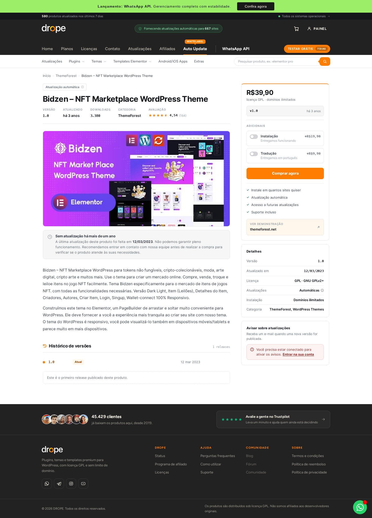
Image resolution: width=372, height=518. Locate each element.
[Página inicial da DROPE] (54, 28)
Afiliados (167, 48)
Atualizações (139, 48)
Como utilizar (210, 464)
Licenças (89, 48)
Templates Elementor (130, 61)
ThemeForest (66, 76)
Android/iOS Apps (173, 61)
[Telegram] (59, 484)
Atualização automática (63, 87)
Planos (67, 48)
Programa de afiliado (171, 464)
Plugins (74, 61)
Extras (199, 61)
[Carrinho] (296, 29)
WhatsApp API (236, 48)
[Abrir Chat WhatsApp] (360, 507)
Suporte (206, 472)
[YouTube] (83, 484)
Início (47, 76)
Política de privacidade (309, 472)
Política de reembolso (309, 464)
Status (160, 456)
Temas (97, 61)
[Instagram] (71, 484)
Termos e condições (308, 456)
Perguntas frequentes (217, 456)
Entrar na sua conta (298, 354)
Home (47, 48)
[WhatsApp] (47, 484)
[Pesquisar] (325, 61)
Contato (112, 48)
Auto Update (195, 47)
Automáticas (309, 290)
